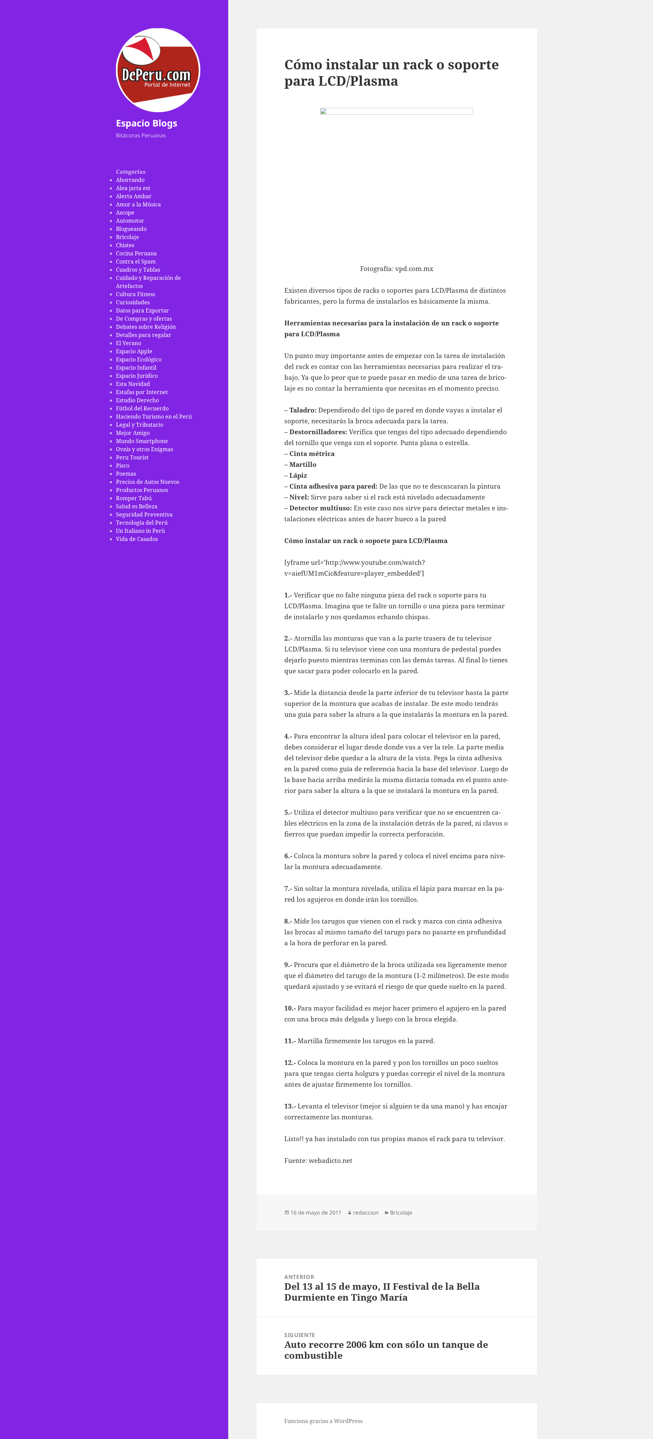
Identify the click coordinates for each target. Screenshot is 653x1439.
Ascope (125, 212)
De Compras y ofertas (144, 318)
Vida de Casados (137, 539)
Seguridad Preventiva (144, 514)
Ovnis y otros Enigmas (144, 449)
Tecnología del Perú (142, 522)
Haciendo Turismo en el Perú (154, 416)
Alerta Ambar (134, 196)
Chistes (125, 245)
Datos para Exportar (142, 310)
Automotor (130, 220)
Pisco (122, 465)
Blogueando (131, 229)
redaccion (366, 1212)
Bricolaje (127, 237)
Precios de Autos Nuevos (147, 482)
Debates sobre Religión (146, 327)
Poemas (126, 473)
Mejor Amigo (133, 433)
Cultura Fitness (135, 294)
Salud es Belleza (136, 506)
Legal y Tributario (139, 424)
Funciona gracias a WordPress (323, 1421)
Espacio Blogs (146, 123)
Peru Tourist (132, 457)
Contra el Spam (136, 261)
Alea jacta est (133, 188)
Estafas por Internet (142, 392)
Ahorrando (130, 180)
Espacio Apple (134, 351)
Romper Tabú (134, 498)
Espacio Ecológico (139, 359)
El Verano (128, 343)
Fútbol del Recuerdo (142, 408)
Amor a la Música (138, 204)
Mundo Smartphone (142, 441)
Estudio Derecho (137, 400)
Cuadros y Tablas (138, 269)
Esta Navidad (133, 384)
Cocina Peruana (136, 253)
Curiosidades (133, 302)
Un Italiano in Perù (140, 531)
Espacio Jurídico (137, 375)
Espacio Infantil (136, 367)
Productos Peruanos (142, 490)
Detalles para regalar (143, 335)
